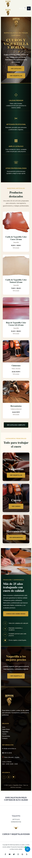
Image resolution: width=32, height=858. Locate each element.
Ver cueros (16, 506)
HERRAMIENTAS (16, 822)
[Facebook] (5, 854)
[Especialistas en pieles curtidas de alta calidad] (8, 4)
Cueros (4, 734)
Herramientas (6, 736)
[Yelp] (26, 854)
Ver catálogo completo (16, 425)
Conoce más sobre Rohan (15, 613)
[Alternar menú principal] (29, 8)
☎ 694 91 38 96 (7, 753)
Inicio (3, 727)
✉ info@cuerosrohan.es (9, 748)
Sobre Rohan (6, 729)
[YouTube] (9, 854)
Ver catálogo (16, 68)
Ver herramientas (16, 537)
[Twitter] (14, 854)
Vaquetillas (5, 731)
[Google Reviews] (22, 854)
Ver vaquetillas (16, 75)
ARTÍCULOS (16, 819)
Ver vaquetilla (16, 676)
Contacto (4, 738)
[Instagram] (18, 854)
